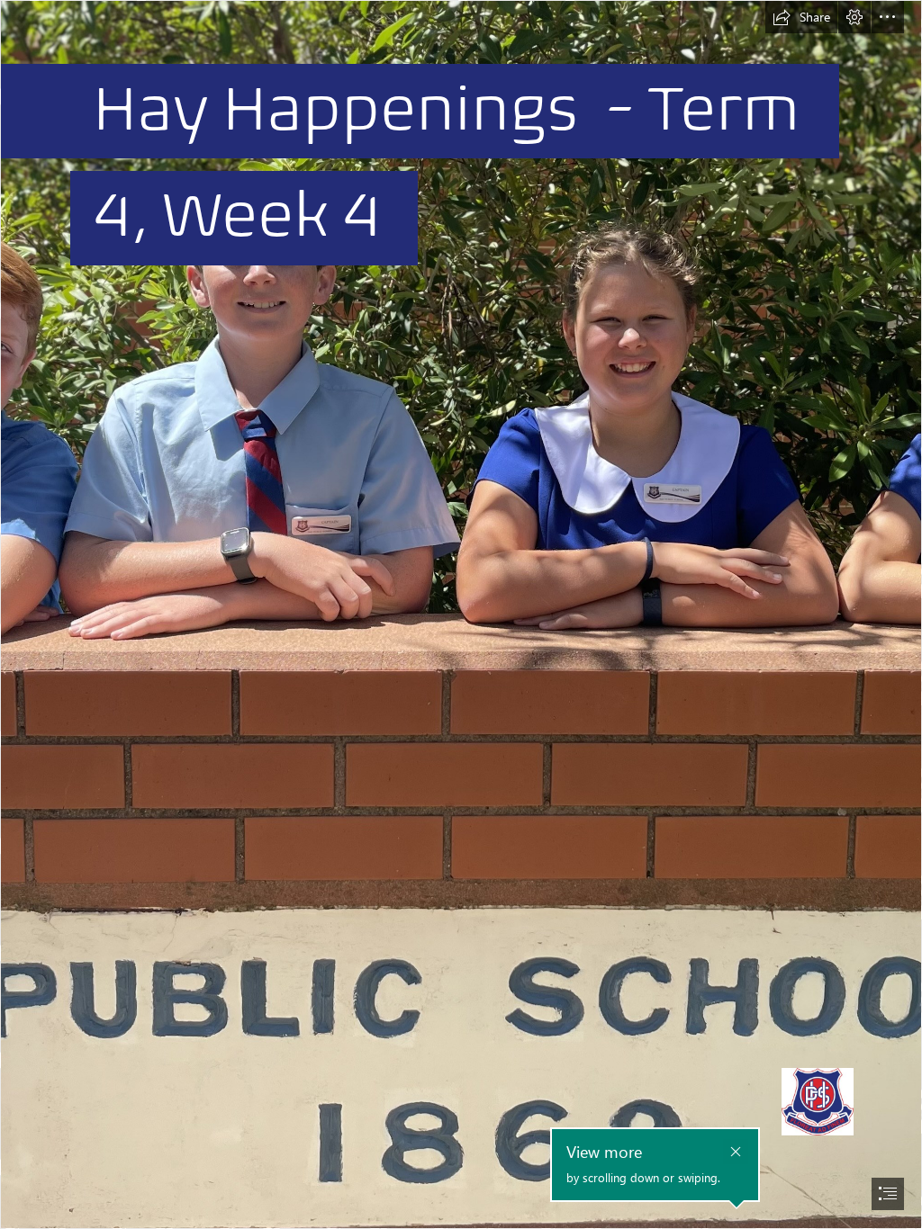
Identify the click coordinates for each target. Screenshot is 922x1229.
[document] (461, 614)
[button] (801, 17)
